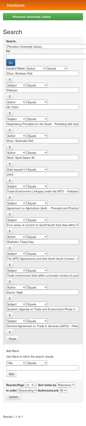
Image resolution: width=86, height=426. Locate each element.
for (8, 51)
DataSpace (15, 4)
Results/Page (15, 385)
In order (11, 390)
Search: (11, 41)
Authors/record (48, 390)
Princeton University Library (32, 17)
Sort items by (47, 385)
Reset (12, 339)
